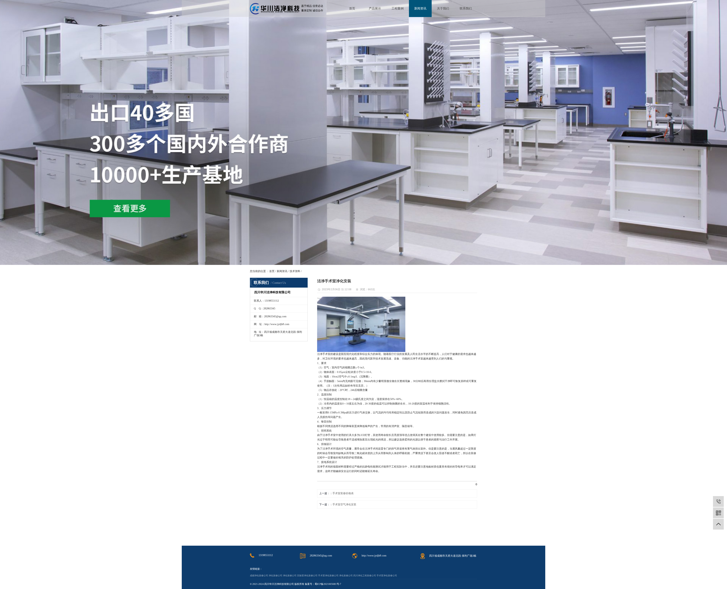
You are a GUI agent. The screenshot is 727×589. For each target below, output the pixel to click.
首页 (352, 8)
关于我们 (443, 8)
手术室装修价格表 (343, 493)
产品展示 (375, 8)
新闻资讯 (420, 8)
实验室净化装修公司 (307, 575)
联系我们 (466, 8)
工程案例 (398, 8)
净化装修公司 (275, 575)
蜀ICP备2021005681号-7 (328, 584)
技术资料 (295, 271)
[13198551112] (718, 501)
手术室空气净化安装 (344, 504)
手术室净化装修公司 (328, 575)
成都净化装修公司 (259, 575)
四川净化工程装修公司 (364, 575)
